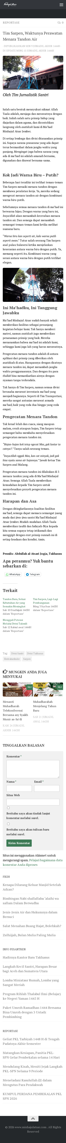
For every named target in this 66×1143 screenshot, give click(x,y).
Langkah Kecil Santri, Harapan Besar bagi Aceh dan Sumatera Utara (30, 968)
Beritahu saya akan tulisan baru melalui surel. (27, 832)
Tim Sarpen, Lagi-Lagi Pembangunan (45, 600)
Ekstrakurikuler (12, 659)
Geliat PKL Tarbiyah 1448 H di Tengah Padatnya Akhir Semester (31, 1041)
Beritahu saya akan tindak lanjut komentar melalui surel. (28, 816)
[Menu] (61, 4)
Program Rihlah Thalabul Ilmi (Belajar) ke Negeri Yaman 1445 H (32, 996)
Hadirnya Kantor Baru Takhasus (26, 957)
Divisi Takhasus (35, 653)
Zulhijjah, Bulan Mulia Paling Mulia (29, 935)
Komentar (14, 756)
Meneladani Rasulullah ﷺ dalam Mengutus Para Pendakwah (27, 1082)
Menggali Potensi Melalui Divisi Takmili (15, 621)
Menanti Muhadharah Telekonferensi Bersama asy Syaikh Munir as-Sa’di (15, 710)
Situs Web (13, 795)
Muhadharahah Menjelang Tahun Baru (44, 706)
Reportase (11, 22)
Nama (11, 781)
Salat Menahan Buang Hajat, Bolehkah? (32, 926)
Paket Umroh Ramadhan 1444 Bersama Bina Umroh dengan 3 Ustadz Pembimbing (32, 1012)
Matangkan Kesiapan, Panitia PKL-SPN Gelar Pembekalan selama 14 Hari (31, 1054)
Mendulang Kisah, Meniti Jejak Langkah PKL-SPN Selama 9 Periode (32, 1068)
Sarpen (27, 659)
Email (39, 781)
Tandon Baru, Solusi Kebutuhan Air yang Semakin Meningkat (14, 602)
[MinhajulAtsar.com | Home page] (12, 4)
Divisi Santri (17, 653)
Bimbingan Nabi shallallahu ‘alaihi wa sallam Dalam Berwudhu (31, 900)
